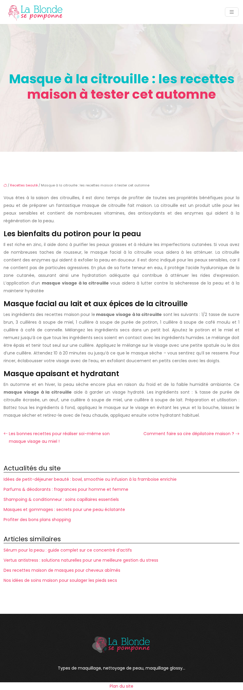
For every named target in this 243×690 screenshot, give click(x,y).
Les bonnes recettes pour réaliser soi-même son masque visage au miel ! (59, 437)
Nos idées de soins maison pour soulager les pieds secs (60, 580)
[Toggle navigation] (232, 12)
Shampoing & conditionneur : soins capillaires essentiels (61, 499)
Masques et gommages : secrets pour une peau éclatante (64, 509)
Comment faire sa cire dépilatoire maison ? (188, 434)
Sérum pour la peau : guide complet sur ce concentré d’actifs (68, 550)
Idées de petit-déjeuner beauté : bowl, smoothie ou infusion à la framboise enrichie (90, 479)
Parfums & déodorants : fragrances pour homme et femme (66, 489)
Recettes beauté (24, 185)
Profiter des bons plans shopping (37, 520)
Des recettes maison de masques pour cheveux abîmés (62, 570)
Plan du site (121, 686)
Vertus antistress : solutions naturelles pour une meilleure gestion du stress (81, 560)
